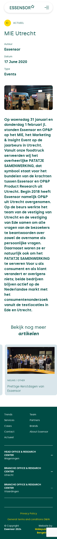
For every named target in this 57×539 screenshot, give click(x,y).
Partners (35, 420)
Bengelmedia (45, 532)
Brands (34, 426)
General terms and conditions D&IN (28, 519)
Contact (9, 431)
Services (9, 420)
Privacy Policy (28, 513)
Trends (8, 414)
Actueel (9, 437)
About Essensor (39, 431)
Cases (8, 426)
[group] (31, 370)
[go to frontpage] (22, 7)
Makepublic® (42, 529)
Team (33, 414)
